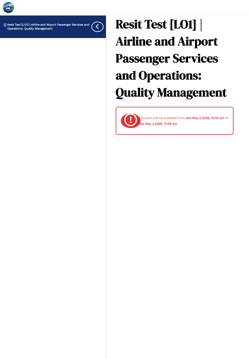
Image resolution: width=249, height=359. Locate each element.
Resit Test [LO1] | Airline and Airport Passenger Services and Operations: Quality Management (48, 26)
